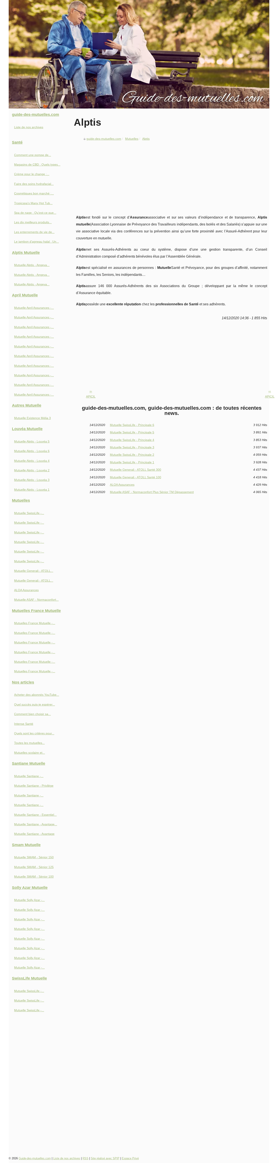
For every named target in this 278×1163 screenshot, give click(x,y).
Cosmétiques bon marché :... (34, 193)
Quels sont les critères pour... (34, 733)
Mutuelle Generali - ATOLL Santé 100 (135, 477)
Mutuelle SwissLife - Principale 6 (132, 424)
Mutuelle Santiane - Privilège (33, 785)
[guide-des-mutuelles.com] (139, 54)
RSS (85, 1158)
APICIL (91, 396)
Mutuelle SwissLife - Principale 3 (132, 447)
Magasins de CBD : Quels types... (37, 164)
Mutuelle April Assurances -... (34, 307)
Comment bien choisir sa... (32, 714)
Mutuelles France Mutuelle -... (34, 623)
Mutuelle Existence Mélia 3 (32, 418)
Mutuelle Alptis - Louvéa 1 (32, 489)
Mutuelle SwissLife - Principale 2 (132, 454)
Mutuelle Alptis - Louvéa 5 (32, 441)
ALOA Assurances (122, 484)
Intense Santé (23, 723)
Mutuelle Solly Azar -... (29, 900)
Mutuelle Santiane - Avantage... (35, 824)
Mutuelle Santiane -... (28, 776)
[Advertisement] (171, 175)
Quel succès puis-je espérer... (34, 704)
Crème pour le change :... (31, 174)
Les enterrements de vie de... (34, 232)
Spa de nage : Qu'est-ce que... (35, 212)
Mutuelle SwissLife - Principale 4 (132, 439)
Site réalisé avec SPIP (105, 1158)
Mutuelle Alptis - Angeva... (32, 265)
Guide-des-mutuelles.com (35, 1158)
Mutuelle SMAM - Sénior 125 (34, 867)
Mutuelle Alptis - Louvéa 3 (32, 480)
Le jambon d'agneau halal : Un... (36, 241)
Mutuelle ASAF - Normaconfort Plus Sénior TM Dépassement (152, 491)
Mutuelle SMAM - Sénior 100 (34, 876)
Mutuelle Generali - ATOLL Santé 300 (135, 469)
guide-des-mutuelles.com (103, 138)
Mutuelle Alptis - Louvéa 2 (32, 470)
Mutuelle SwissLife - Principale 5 (132, 432)
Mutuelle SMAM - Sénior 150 (34, 857)
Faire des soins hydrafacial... (34, 184)
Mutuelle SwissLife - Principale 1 (132, 462)
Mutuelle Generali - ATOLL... (33, 570)
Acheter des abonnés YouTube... (36, 694)
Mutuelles (131, 138)
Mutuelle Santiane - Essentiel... (35, 814)
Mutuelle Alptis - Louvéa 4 (32, 460)
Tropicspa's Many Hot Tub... (33, 203)
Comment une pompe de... (32, 155)
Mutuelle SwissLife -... (29, 513)
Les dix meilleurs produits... (33, 222)
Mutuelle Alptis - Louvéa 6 (32, 451)
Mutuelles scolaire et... (29, 752)
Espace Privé (130, 1158)
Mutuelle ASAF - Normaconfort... (36, 599)
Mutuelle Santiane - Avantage (34, 834)
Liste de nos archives (28, 127)
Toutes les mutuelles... (29, 743)
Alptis (146, 138)
